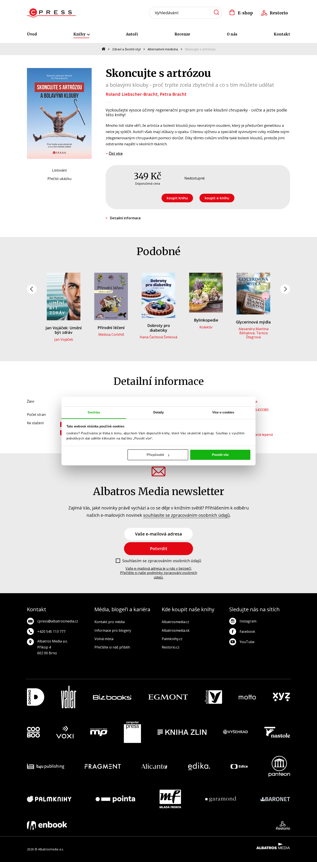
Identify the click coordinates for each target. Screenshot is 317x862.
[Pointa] (115, 799)
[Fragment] (102, 766)
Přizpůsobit (155, 455)
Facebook (247, 631)
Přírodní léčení (111, 327)
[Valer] (69, 697)
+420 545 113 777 (51, 631)
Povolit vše (220, 455)
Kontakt (282, 34)
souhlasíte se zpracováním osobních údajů (186, 515)
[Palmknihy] (49, 799)
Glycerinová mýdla (253, 322)
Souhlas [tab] (94, 412)
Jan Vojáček (63, 339)
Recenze (182, 34)
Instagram (248, 621)
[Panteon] (279, 766)
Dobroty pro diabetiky (158, 328)
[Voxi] (65, 732)
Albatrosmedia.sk (176, 630)
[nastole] (277, 732)
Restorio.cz (170, 647)
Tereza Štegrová (257, 335)
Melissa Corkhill (111, 334)
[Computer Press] (132, 732)
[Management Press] (99, 732)
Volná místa (103, 638)
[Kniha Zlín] (182, 732)
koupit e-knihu (217, 198)
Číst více (116, 153)
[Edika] (199, 766)
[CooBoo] (33, 732)
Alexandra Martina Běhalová (253, 331)
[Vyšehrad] (235, 732)
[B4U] (45, 766)
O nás (232, 34)
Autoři (132, 34)
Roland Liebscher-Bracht (132, 94)
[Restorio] (283, 825)
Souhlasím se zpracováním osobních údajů (161, 561)
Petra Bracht (173, 94)
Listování (59, 170)
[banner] (51, 12)
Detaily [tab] (158, 412)
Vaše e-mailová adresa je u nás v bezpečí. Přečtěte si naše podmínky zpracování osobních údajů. (158, 573)
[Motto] (247, 697)
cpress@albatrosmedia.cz (57, 621)
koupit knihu (177, 198)
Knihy (79, 34)
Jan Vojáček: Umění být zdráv (64, 330)
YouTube (247, 641)
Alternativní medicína (163, 49)
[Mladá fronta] (170, 799)
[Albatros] (213, 697)
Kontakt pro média (109, 621)
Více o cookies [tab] (223, 412)
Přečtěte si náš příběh (112, 647)
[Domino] (35, 697)
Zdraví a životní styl (126, 49)
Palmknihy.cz (172, 638)
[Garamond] (221, 799)
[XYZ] (281, 697)
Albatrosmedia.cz (175, 621)
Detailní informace (125, 218)
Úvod (32, 34)
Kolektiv (205, 327)
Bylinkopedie (206, 320)
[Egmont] (168, 697)
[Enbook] (46, 825)
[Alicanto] (154, 766)
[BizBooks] (112, 697)
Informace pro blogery (112, 630)
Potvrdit (158, 548)
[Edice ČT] (239, 766)
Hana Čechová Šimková (158, 337)
